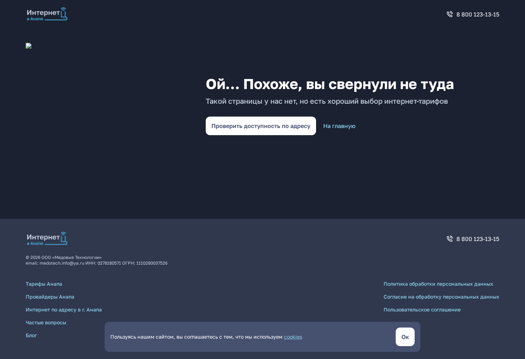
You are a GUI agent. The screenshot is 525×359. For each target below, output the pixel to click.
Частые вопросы (46, 322)
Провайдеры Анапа (50, 297)
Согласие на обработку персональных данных (441, 297)
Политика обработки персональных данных (438, 284)
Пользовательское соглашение (422, 309)
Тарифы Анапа (44, 284)
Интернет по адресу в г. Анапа (64, 309)
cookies (293, 337)
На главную (339, 125)
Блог (31, 335)
